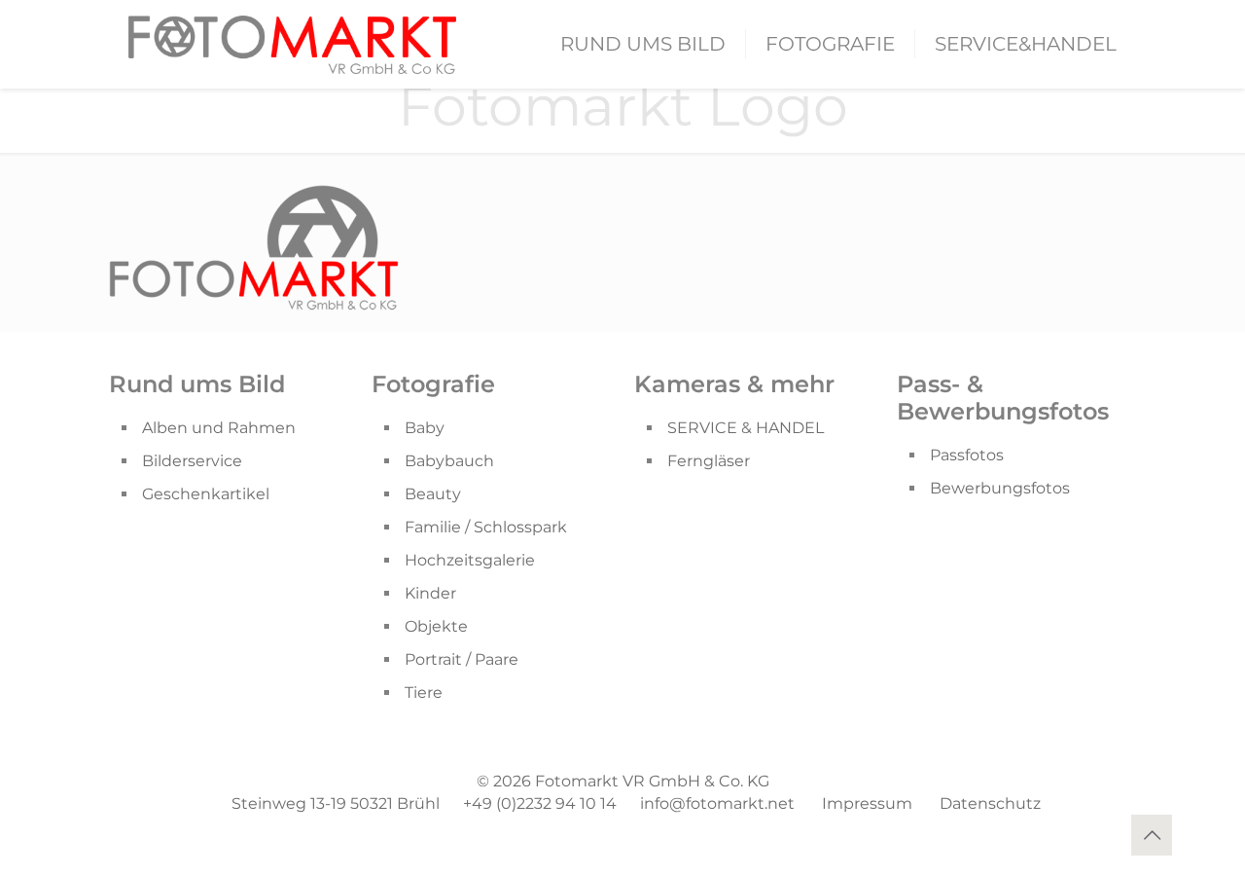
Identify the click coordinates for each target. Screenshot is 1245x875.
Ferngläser (708, 461)
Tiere (424, 692)
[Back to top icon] (1151, 835)
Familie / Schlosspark (486, 527)
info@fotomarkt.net (717, 803)
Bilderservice (192, 461)
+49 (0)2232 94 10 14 (540, 803)
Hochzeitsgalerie (470, 560)
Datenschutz (990, 803)
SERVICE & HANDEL (745, 428)
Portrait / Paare (461, 659)
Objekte (436, 626)
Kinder (430, 593)
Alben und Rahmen (219, 428)
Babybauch (449, 461)
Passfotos (967, 455)
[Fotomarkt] (292, 44)
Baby (425, 428)
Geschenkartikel (205, 494)
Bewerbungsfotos (1000, 488)
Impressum (867, 803)
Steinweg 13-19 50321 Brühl (335, 803)
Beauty (433, 494)
